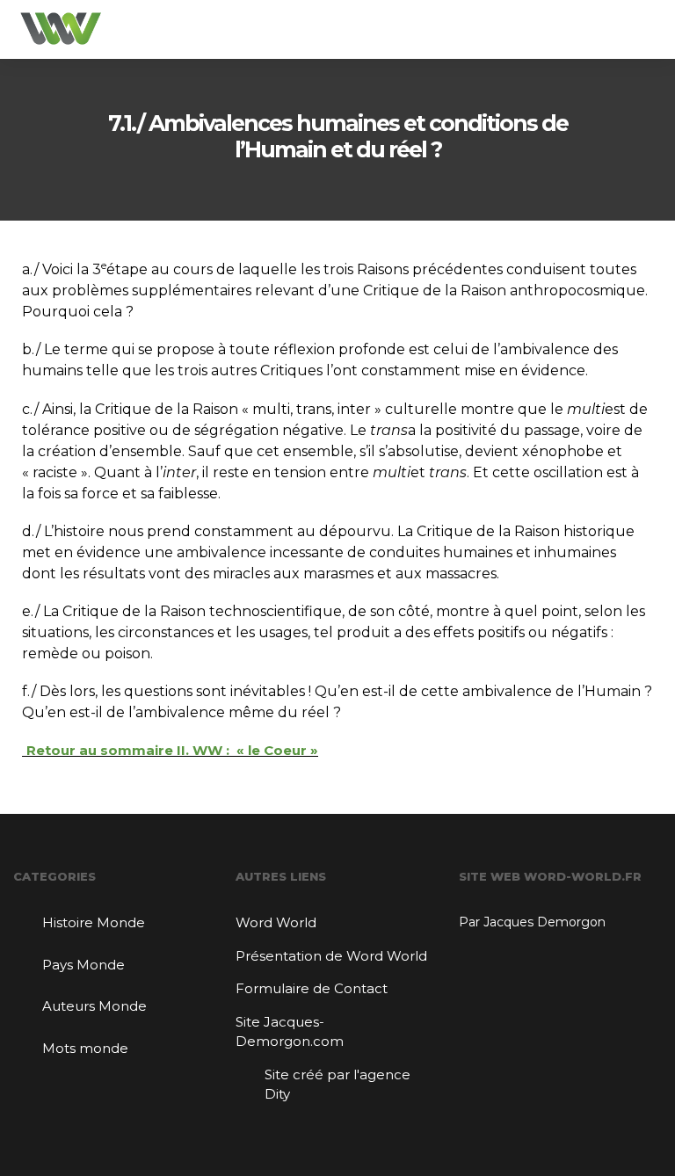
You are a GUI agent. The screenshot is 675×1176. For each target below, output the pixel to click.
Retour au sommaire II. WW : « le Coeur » (172, 750)
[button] (648, 29)
